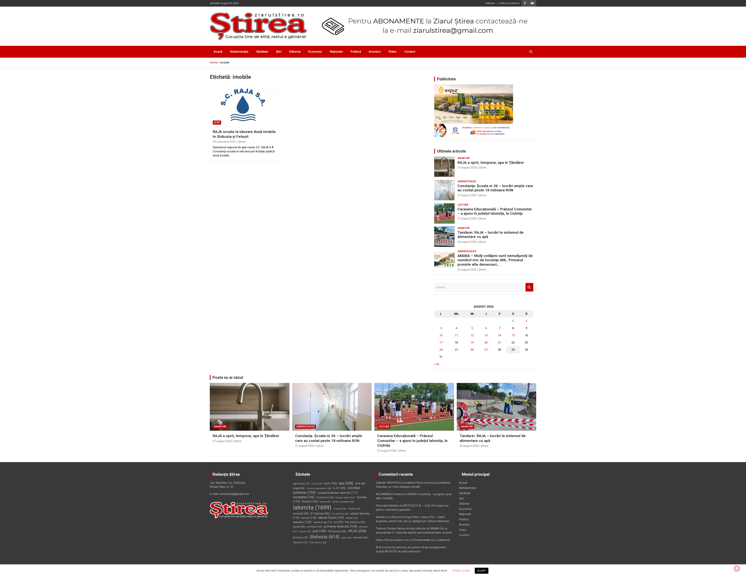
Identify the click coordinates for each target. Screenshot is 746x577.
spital (346, 537)
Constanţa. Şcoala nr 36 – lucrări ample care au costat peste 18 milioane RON (495, 188)
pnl (338, 522)
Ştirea (241, 141)
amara (316, 483)
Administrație (239, 51)
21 (499, 342)
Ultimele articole (451, 151)
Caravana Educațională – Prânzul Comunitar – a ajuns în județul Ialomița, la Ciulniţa (495, 211)
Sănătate (262, 51)
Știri (278, 51)
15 (513, 335)
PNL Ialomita (355, 522)
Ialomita (312, 507)
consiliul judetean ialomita (337, 493)
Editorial (490, 3)
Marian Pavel (331, 518)
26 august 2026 (467, 241)
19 (472, 342)
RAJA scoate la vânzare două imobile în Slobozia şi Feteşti (244, 134)
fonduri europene (343, 502)
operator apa (322, 522)
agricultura (301, 483)
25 (456, 349)
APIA (360, 483)
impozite (339, 509)
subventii (360, 537)
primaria (314, 526)
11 (456, 335)
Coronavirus (325, 497)
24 (441, 349)
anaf (330, 483)
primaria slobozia (340, 526)
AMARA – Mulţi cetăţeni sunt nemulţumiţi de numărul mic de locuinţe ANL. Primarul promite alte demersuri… (495, 260)
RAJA (357, 531)
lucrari (308, 518)
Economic (315, 51)
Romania (300, 537)
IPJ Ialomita (320, 513)
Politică (356, 51)
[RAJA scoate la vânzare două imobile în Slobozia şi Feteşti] (245, 105)
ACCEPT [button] (481, 570)
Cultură (463, 204)
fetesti (310, 501)
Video (393, 51)
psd (319, 531)
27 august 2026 (467, 167)
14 (499, 335)
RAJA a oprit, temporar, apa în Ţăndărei (491, 162)
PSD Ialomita (337, 531)
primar (299, 526)
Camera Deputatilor (318, 488)
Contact (409, 51)
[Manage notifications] (737, 568)
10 (441, 335)
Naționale (336, 51)
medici (352, 518)
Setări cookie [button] (461, 570)
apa (346, 483)
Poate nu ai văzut (228, 377)
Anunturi (375, 51)
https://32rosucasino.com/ (393, 540)
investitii (301, 513)
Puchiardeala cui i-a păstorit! (432, 540)
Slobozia (324, 537)
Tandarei (300, 542)
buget (299, 488)
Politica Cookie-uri (509, 3)
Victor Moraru (317, 542)
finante (325, 502)
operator (302, 522)
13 (486, 335)
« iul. (437, 364)
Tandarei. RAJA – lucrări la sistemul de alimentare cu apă (491, 234)
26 (472, 349)
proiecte (305, 531)
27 (486, 349)
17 (441, 342)
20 (486, 342)
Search (529, 287)
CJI (339, 488)
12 (472, 335)
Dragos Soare (345, 497)
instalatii (354, 509)
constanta (303, 497)
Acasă (218, 51)
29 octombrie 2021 (224, 141)
